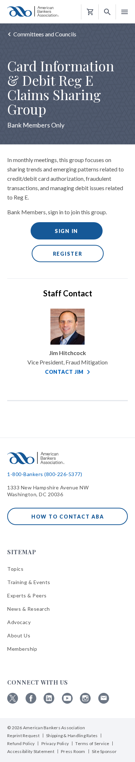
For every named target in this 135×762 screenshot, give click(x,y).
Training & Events (28, 582)
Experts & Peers (27, 595)
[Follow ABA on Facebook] (31, 702)
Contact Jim (64, 372)
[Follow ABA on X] (12, 702)
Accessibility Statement (30, 751)
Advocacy (19, 622)
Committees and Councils (44, 34)
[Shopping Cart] (90, 12)
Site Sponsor (104, 751)
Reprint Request (23, 735)
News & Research (28, 609)
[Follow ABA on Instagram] (85, 702)
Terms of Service (92, 743)
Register (67, 254)
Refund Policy (21, 743)
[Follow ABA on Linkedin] (49, 702)
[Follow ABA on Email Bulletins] (103, 702)
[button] (107, 12)
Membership (22, 649)
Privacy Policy (55, 743)
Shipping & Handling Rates (72, 735)
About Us (18, 635)
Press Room (73, 751)
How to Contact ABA (67, 517)
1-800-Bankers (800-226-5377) (44, 474)
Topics (15, 569)
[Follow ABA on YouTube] (67, 702)
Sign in (66, 231)
